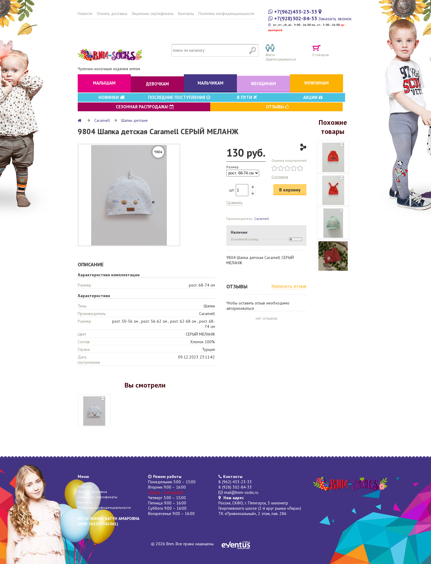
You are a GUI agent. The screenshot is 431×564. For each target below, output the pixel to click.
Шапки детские (134, 120)
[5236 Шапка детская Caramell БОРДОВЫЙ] (333, 255)
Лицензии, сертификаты (153, 13)
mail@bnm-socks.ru (241, 492)
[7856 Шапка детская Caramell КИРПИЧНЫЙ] (333, 157)
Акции (311, 97)
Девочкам (157, 84)
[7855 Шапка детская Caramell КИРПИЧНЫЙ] (333, 190)
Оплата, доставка (112, 13)
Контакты (186, 13)
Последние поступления (177, 97)
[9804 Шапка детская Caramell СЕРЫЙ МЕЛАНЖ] (94, 410)
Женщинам (263, 83)
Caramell (102, 120)
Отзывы (275, 107)
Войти (270, 55)
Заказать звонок (335, 18)
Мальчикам (210, 83)
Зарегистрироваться (280, 59)
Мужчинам (316, 83)
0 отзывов (280, 176)
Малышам (104, 83)
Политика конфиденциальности (226, 13)
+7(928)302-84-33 (295, 18)
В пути (245, 97)
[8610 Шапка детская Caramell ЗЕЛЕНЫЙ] (333, 222)
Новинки (109, 97)
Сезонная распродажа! (142, 107)
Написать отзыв (289, 286)
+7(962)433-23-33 (295, 11)
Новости (85, 13)
